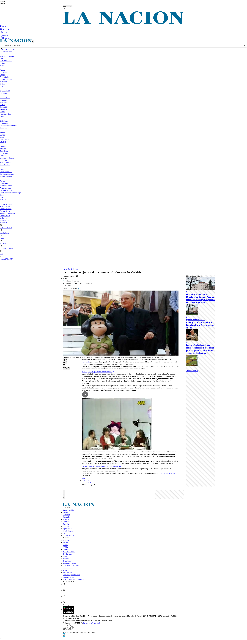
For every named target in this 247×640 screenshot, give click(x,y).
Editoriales (4, 121)
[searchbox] (123, 45)
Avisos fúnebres (6, 186)
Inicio (4, 26)
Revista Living (5, 211)
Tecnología (4, 151)
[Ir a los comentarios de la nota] (66, 359)
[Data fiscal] (64, 636)
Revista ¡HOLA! (5, 206)
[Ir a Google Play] (68, 609)
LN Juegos (3, 146)
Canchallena (4, 139)
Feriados (3, 156)
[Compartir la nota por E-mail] (68, 368)
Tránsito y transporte (7, 56)
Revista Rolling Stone (7, 213)
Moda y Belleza (5, 162)
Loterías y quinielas (7, 158)
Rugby (2, 135)
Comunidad (4, 107)
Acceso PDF (4, 181)
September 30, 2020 (167, 473)
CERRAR (2, 1)
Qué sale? (3, 169)
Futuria (2, 70)
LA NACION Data (6, 61)
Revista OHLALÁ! (6, 204)
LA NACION (67, 269)
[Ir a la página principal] (123, 24)
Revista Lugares (5, 209)
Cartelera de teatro (7, 174)
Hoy (83, 478)
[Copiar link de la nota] (64, 365)
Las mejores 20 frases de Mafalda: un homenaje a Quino (102, 466)
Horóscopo (4, 153)
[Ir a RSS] (64, 602)
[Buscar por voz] (244, 45)
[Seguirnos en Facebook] (64, 585)
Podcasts (3, 160)
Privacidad (96, 623)
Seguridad (4, 100)
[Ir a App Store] (68, 614)
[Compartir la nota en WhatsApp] (66, 362)
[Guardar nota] (64, 359)
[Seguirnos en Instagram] (64, 597)
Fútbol (2, 132)
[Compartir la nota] (64, 362)
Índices (2, 84)
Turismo (3, 149)
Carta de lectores (6, 190)
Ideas (2, 197)
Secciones (6, 29)
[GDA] (68, 630)
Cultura (2, 105)
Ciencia (2, 112)
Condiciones (87, 623)
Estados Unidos (5, 91)
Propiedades (4, 77)
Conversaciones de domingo (10, 193)
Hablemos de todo (7, 114)
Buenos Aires (5, 98)
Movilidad (3, 82)
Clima (2, 58)
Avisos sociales (5, 188)
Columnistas (4, 123)
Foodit (4, 32)
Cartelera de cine (6, 172)
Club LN (5, 35)
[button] (123, 149)
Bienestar (3, 109)
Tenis (2, 137)
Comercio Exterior (6, 79)
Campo (2, 75)
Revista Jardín (5, 216)
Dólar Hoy (3, 72)
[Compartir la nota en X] (66, 368)
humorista (86, 362)
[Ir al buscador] (65, 9)
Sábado (2, 195)
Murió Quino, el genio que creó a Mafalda (97, 372)
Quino (86, 480)
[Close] (64, 491)
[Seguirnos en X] (64, 591)
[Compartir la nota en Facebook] (64, 368)
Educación (4, 102)
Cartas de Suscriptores (8, 126)
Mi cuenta (6, 38)
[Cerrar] (33, 41)
